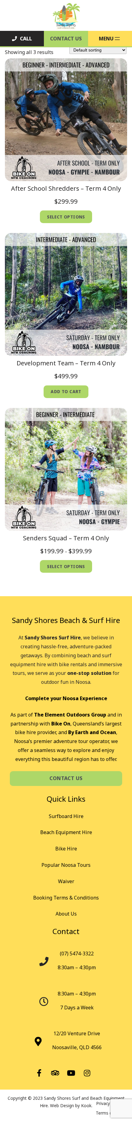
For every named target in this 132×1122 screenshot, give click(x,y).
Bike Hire (66, 848)
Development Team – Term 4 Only (66, 363)
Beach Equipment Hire (66, 832)
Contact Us (66, 38)
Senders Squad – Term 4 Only (66, 538)
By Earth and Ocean (92, 732)
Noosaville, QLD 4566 (77, 1047)
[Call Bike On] (22, 38)
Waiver (66, 881)
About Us (66, 913)
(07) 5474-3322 (77, 953)
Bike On (60, 723)
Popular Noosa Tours (66, 865)
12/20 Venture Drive (76, 1033)
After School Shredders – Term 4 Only (66, 188)
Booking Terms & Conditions (66, 897)
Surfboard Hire (66, 816)
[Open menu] (110, 38)
